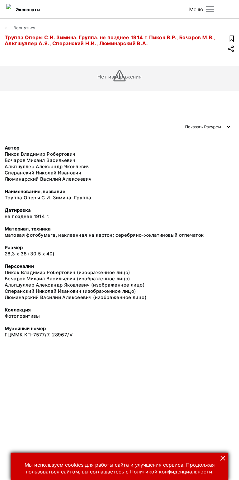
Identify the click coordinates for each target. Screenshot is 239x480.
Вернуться (23, 27)
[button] (222, 458)
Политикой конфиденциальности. (171, 471)
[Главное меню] (210, 9)
